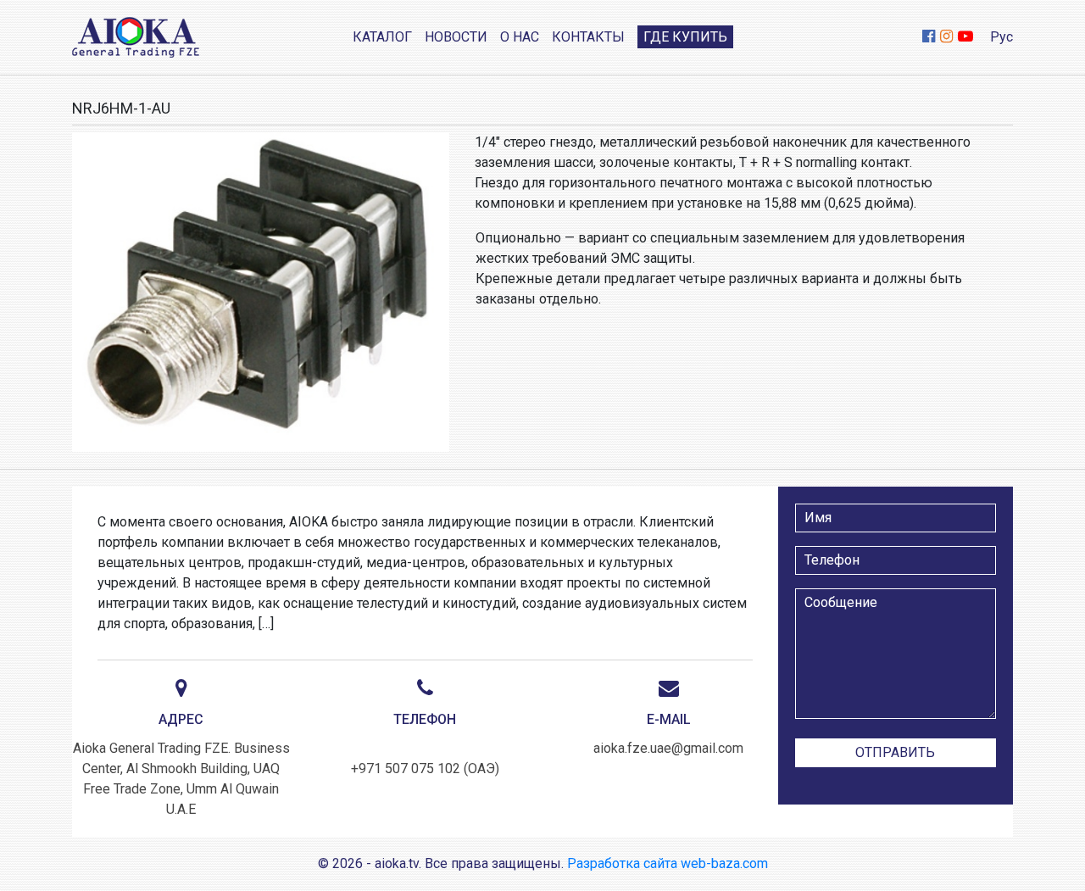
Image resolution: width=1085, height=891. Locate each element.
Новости (456, 37)
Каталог (382, 37)
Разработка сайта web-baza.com (667, 863)
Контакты (588, 37)
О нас (519, 37)
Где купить (685, 37)
